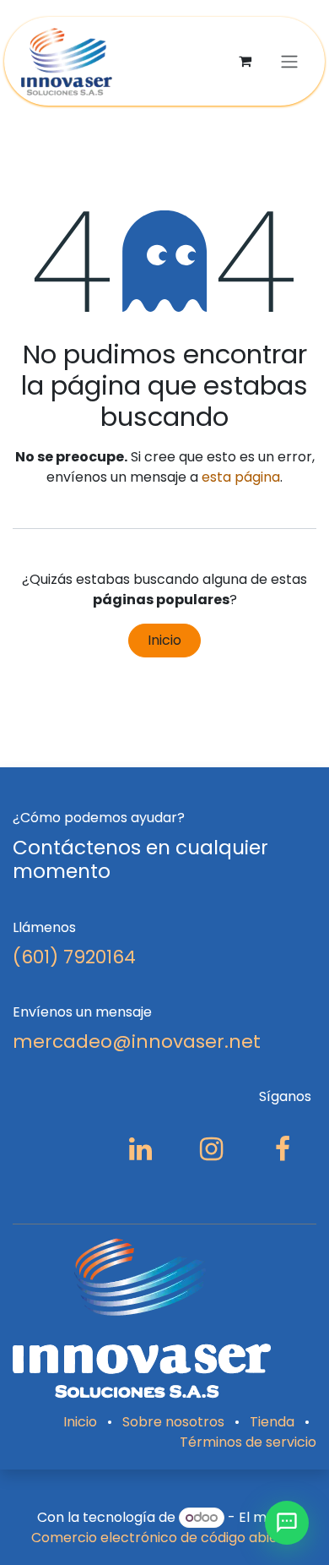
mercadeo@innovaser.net (137, 1041)
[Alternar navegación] (289, 61)
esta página (241, 477)
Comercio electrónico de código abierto (164, 1537)
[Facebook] (282, 1149)
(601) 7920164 (74, 957)
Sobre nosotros (173, 1421)
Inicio (164, 640)
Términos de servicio (248, 1442)
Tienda (272, 1421)
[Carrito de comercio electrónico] (244, 61)
